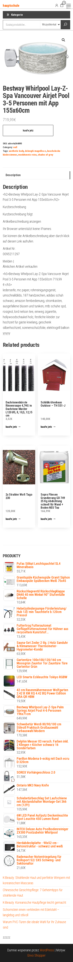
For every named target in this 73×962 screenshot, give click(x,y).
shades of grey (45, 154)
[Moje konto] (57, 5)
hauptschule (11, 5)
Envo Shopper (36, 955)
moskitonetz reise (27, 154)
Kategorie (17, 14)
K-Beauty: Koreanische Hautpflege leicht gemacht (34, 902)
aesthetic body (16, 151)
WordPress (47, 950)
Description (13, 175)
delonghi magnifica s (35, 151)
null (15, 147)
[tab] (36, 175)
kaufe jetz (28, 130)
